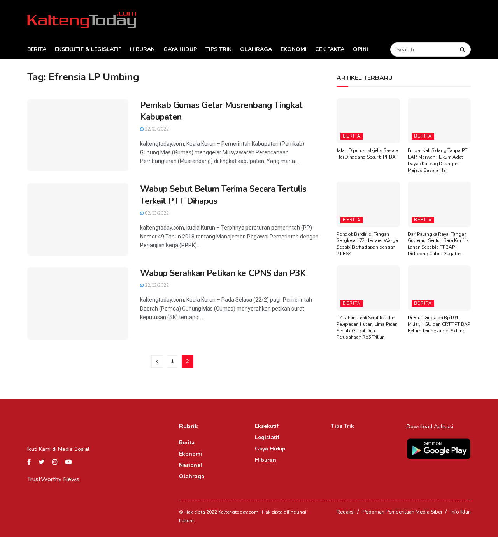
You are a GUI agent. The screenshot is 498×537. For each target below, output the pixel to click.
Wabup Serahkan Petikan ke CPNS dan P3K (222, 273)
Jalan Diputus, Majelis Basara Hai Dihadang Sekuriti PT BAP (367, 153)
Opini (360, 49)
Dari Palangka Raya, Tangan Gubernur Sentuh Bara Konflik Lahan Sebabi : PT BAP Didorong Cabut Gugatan (438, 244)
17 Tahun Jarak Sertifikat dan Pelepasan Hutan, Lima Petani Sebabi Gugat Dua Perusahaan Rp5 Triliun (367, 327)
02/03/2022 (156, 213)
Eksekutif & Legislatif (88, 49)
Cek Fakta (329, 49)
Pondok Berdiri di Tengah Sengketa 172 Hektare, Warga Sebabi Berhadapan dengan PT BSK (367, 244)
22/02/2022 (156, 285)
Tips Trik (218, 49)
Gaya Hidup (180, 49)
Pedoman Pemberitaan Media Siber (403, 512)
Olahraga (256, 49)
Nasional (190, 465)
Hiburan (142, 49)
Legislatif (267, 437)
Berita (36, 49)
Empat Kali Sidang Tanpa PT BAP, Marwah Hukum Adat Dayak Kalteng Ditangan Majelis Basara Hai (437, 160)
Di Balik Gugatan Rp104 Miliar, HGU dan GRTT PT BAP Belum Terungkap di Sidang (439, 324)
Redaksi (346, 512)
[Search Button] (463, 49)
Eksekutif (267, 426)
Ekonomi (294, 49)
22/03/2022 (156, 129)
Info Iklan (461, 512)
